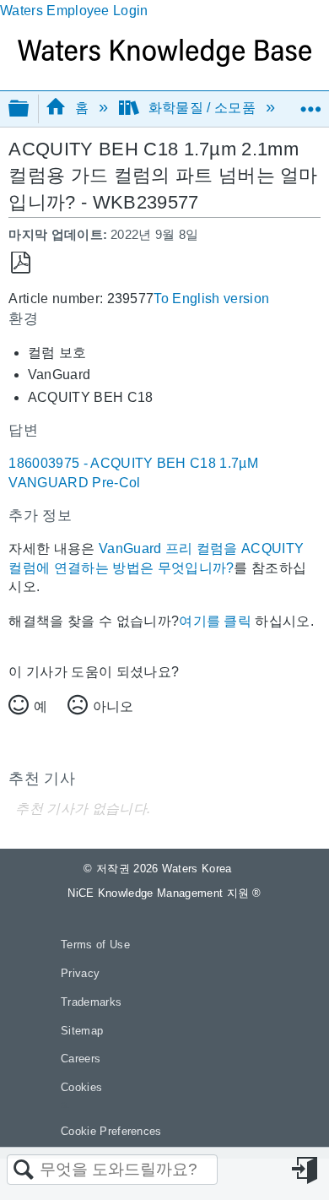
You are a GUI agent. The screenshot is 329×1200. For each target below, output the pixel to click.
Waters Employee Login (74, 10)
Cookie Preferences (111, 1131)
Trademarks (91, 1002)
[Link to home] (164, 62)
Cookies (81, 1087)
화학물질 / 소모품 (201, 107)
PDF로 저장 (20, 263)
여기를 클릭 (215, 621)
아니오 (113, 706)
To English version (211, 298)
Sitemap (82, 1030)
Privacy (80, 973)
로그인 (306, 1170)
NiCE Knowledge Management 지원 (164, 893)
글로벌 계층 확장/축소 (29, 109)
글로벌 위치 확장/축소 (310, 103)
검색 (23, 1170)
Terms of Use (95, 944)
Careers (80, 1058)
